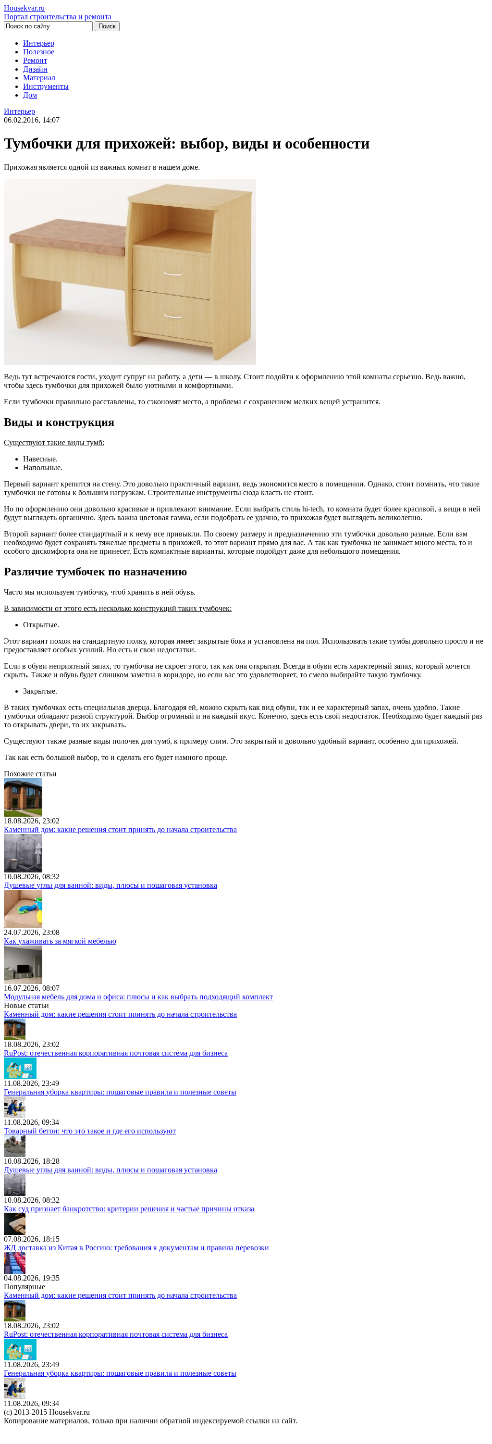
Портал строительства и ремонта (57, 12)
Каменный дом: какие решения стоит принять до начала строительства (120, 829)
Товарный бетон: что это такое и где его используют (90, 1131)
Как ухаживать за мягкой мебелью (60, 941)
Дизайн (35, 69)
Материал (39, 78)
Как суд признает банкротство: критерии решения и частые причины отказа (129, 1209)
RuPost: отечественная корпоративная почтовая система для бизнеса (116, 1053)
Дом (30, 95)
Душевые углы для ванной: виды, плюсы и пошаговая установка (110, 885)
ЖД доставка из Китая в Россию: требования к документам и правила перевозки (136, 1248)
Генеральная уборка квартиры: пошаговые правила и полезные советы (120, 1092)
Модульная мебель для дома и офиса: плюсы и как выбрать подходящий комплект (138, 997)
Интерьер (38, 43)
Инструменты (46, 86)
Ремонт (35, 60)
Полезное (38, 52)
